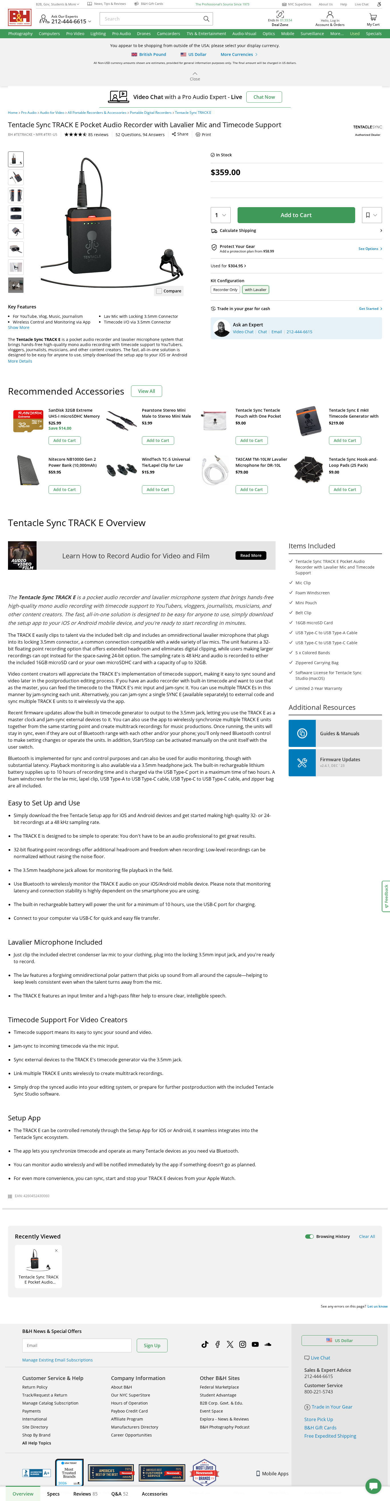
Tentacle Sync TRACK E (193, 112)
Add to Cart (296, 215)
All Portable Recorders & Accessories (97, 112)
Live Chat (362, 4)
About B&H (121, 1387)
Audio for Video (52, 112)
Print (206, 134)
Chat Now (264, 97)
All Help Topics (36, 1443)
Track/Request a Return (44, 1395)
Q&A (119, 1494)
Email (32, 1346)
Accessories (155, 1494)
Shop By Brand (36, 1435)
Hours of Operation (129, 1403)
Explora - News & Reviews (224, 1419)
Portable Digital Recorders (151, 112)
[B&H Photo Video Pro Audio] (22, 17)
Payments (31, 1411)
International (34, 1419)
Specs (53, 1494)
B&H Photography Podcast (225, 1427)
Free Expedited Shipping (330, 1436)
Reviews (85, 1494)
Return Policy (34, 1387)
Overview (23, 1494)
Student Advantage (218, 1395)
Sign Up (152, 1345)
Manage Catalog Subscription (50, 1403)
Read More (251, 555)
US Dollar (344, 1340)
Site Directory (35, 1427)
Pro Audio (29, 112)
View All (146, 391)
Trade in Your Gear (332, 1407)
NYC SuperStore (299, 4)
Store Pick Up (318, 1419)
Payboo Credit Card (129, 1411)
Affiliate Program (127, 1419)
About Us (326, 4)
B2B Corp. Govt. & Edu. (221, 1403)
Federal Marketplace (219, 1387)
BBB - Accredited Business (36, 1473)
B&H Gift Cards (320, 1428)
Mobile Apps (275, 1473)
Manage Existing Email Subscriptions (57, 1359)
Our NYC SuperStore (130, 1395)
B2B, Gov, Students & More (56, 4)
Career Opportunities (131, 1435)
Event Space (211, 1411)
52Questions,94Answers (140, 134)
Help (343, 4)
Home (13, 112)
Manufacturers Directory (134, 1427)
